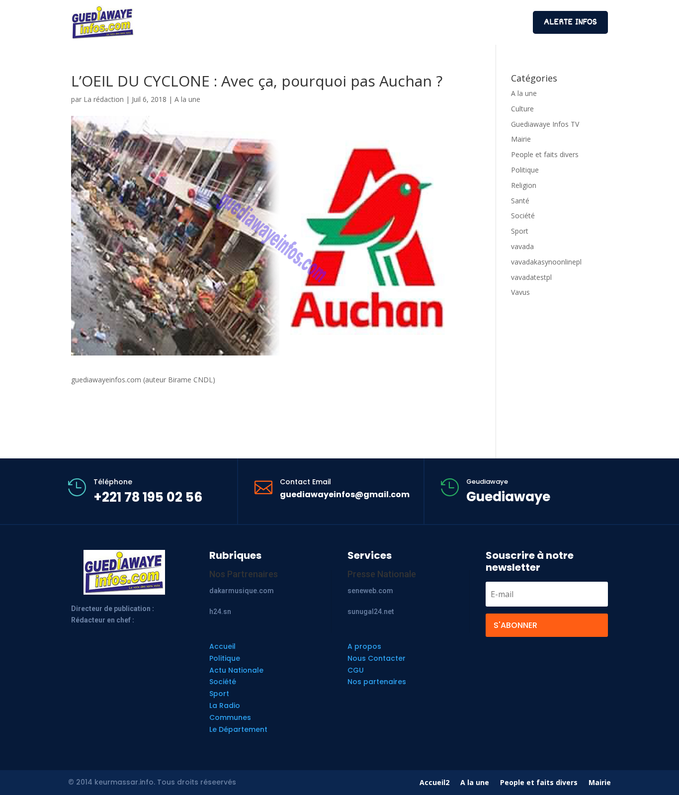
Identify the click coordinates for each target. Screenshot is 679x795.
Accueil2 (434, 783)
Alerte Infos (570, 22)
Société (523, 215)
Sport (519, 231)
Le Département (238, 729)
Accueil (222, 646)
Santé (520, 200)
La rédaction (104, 99)
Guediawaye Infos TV (545, 124)
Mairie (521, 139)
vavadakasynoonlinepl (546, 261)
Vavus (520, 292)
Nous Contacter (376, 658)
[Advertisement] (339, 21)
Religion (523, 185)
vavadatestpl (531, 277)
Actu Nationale (236, 670)
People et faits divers (545, 154)
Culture (522, 108)
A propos (364, 646)
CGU (355, 670)
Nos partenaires (376, 682)
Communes (230, 717)
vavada (522, 246)
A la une (187, 99)
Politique (525, 170)
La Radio (224, 705)
